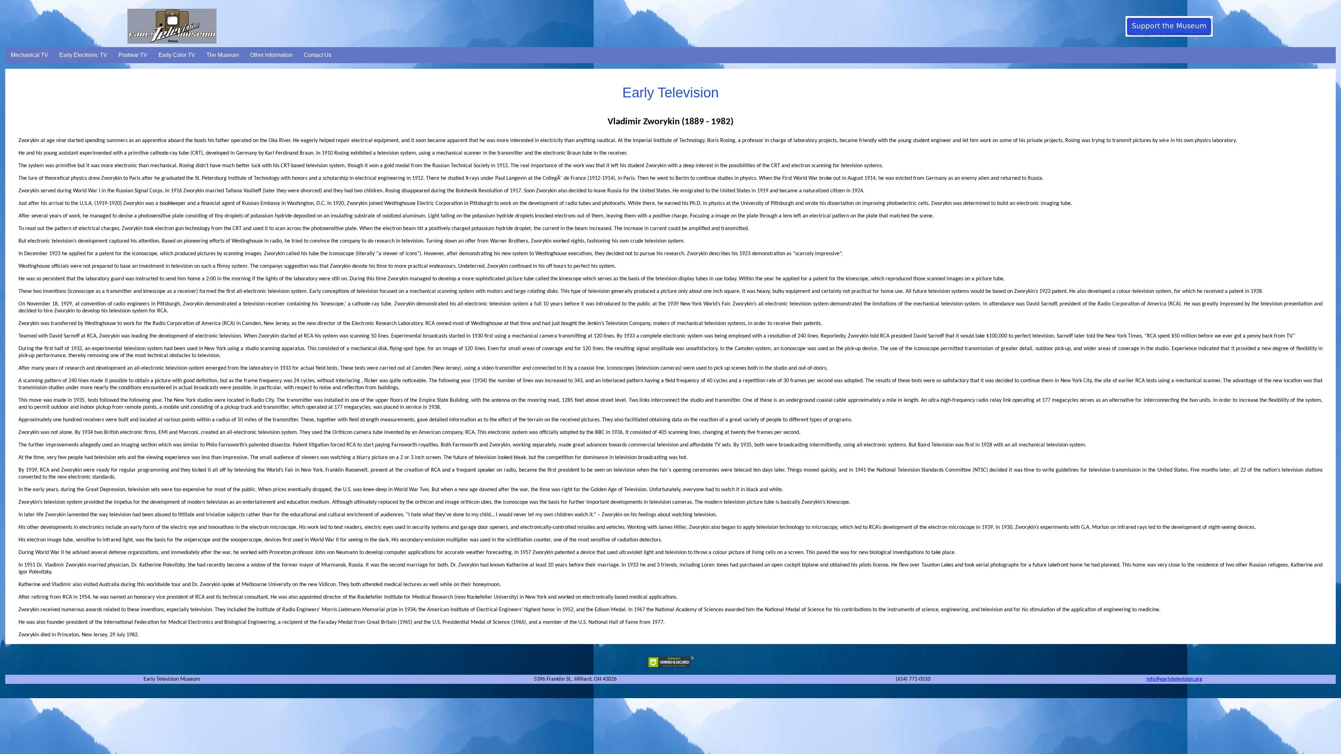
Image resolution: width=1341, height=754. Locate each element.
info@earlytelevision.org (1174, 679)
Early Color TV (177, 55)
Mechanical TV (29, 55)
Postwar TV (132, 55)
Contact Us (317, 55)
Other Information (271, 55)
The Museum (222, 55)
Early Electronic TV (83, 55)
